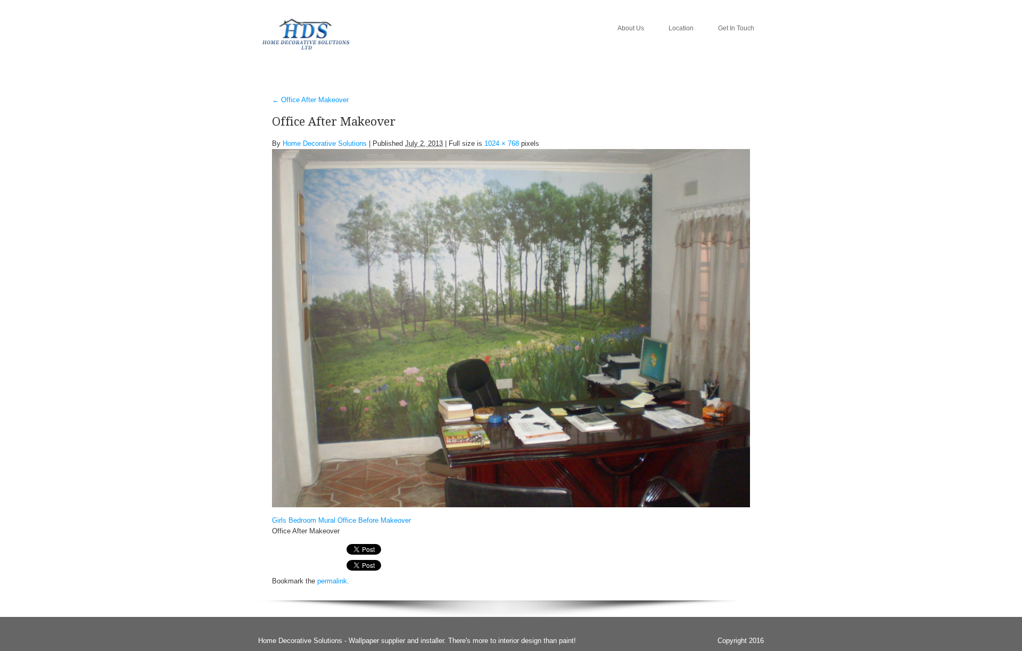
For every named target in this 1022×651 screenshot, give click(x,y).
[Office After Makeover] (511, 328)
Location (681, 28)
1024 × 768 (501, 143)
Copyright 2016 (741, 641)
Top (996, 625)
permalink (332, 581)
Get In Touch (736, 28)
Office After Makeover (310, 100)
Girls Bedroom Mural (303, 520)
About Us (630, 28)
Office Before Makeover (374, 520)
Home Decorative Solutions (325, 143)
